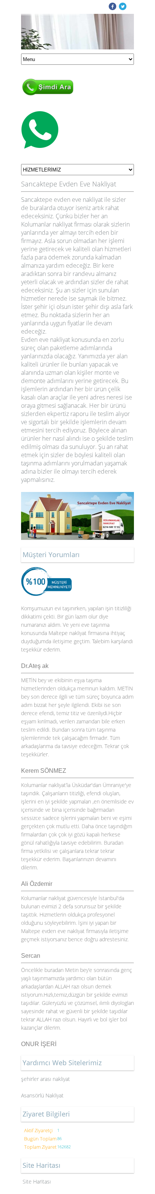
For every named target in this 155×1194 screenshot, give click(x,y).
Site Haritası (37, 1181)
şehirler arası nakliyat (45, 1078)
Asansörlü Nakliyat (43, 1095)
